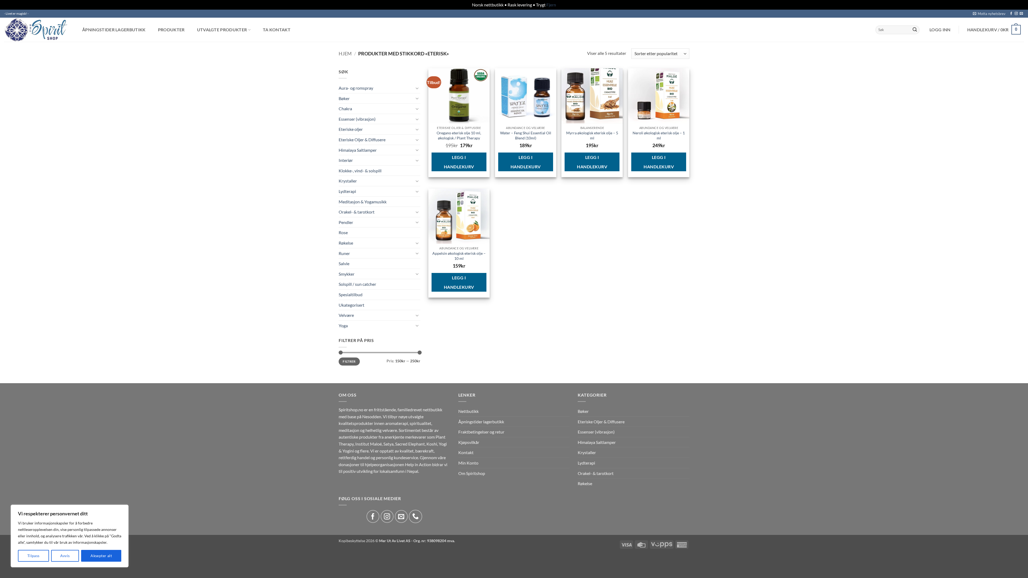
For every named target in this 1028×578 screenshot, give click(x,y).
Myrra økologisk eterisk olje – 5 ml (592, 135)
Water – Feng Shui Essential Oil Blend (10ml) (525, 135)
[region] (69, 536)
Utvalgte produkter (222, 29)
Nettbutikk (468, 411)
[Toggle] (417, 88)
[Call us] (415, 516)
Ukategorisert (351, 304)
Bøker (344, 98)
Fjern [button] (551, 4)
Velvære (346, 315)
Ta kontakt (276, 30)
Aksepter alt (101, 555)
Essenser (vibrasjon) (357, 118)
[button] (989, 14)
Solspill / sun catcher (357, 284)
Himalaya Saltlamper (358, 150)
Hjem (345, 53)
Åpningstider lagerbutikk (114, 30)
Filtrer (349, 361)
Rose (343, 232)
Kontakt (466, 452)
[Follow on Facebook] (1011, 14)
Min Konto (468, 462)
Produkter (171, 30)
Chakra (345, 108)
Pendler (346, 222)
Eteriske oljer (351, 129)
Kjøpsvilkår (468, 442)
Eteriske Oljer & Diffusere (362, 139)
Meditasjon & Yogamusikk (363, 201)
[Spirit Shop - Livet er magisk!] (37, 30)
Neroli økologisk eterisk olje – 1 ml (659, 135)
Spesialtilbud (350, 294)
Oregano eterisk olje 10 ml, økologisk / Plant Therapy (459, 135)
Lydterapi (347, 191)
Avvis (65, 555)
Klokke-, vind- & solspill (360, 170)
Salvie (344, 263)
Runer (344, 253)
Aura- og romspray (356, 87)
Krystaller (348, 180)
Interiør (346, 160)
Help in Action (418, 464)
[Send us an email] (1021, 14)
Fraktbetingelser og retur (481, 431)
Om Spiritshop (471, 473)
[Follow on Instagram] (1016, 14)
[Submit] (914, 29)
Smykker (346, 273)
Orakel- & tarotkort (357, 211)
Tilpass (33, 555)
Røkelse (346, 242)
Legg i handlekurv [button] (459, 162)
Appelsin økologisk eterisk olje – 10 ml (459, 256)
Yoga (343, 325)
